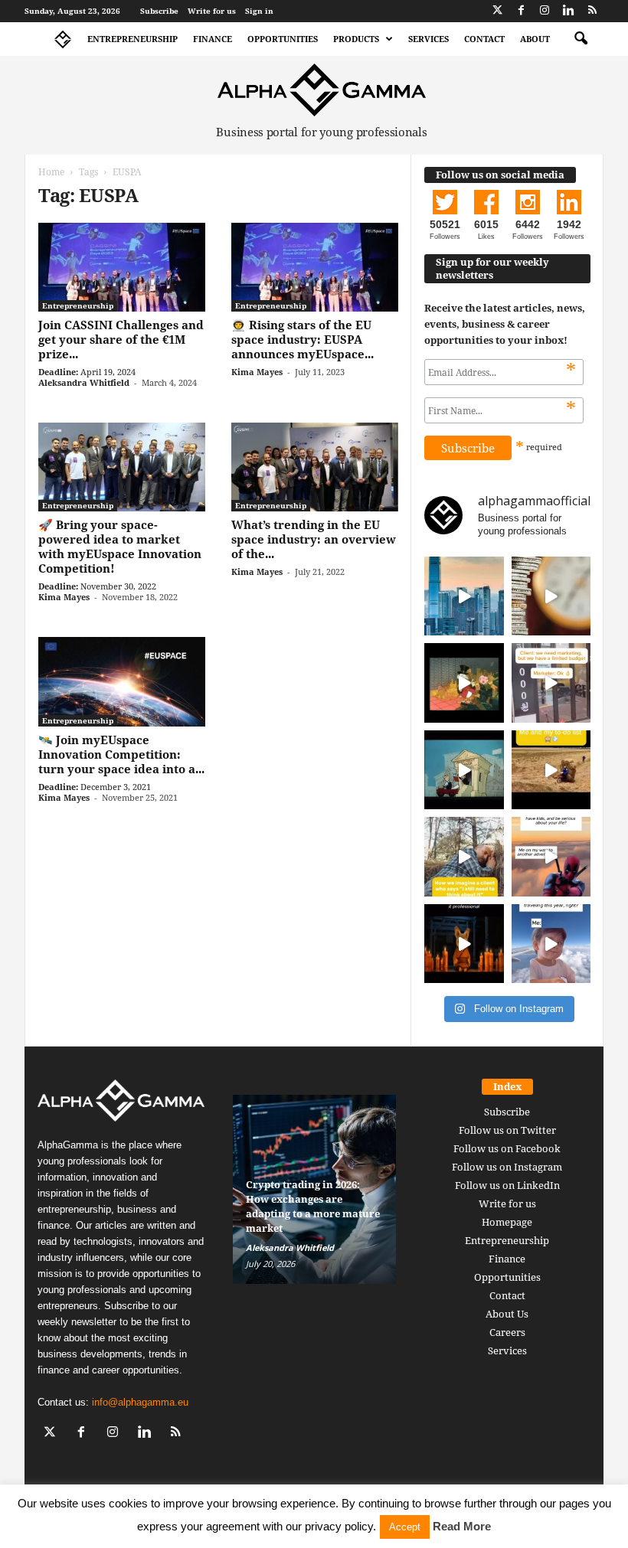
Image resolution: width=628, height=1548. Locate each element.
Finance (212, 38)
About (535, 38)
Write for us (212, 10)
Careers (507, 1332)
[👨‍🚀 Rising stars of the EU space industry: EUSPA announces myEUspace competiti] (314, 267)
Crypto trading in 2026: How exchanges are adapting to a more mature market (313, 1206)
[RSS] (592, 11)
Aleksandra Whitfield (83, 382)
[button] (580, 39)
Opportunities (282, 38)
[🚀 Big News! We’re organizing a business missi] (464, 596)
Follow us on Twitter (507, 1130)
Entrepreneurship (132, 38)
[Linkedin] (568, 11)
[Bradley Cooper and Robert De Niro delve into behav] (551, 596)
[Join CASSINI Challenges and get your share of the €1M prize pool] (121, 267)
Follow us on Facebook (507, 1148)
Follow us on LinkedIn (507, 1185)
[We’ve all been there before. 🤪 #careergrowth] (464, 856)
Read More (462, 1526)
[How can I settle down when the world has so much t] (551, 856)
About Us (507, 1314)
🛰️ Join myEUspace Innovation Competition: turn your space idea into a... (121, 754)
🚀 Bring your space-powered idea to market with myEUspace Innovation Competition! (119, 546)
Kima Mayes (257, 371)
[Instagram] (544, 11)
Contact (484, 38)
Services (428, 38)
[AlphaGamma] (321, 90)
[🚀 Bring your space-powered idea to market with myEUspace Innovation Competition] (121, 467)
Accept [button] (404, 1527)
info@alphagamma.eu (140, 1402)
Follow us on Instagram (507, 1167)
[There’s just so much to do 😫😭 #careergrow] (551, 770)
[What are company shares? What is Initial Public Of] (464, 770)
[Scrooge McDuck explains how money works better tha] (464, 683)
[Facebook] (521, 11)
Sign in (259, 10)
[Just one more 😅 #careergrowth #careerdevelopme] (551, 944)
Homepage (507, 1222)
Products (356, 38)
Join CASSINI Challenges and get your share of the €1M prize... (121, 339)
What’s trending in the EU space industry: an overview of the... (313, 539)
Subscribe (159, 10)
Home (51, 171)
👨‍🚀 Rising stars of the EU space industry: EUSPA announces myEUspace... (302, 339)
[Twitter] (497, 11)
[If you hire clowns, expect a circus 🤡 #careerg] (551, 683)
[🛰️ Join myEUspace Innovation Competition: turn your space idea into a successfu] (121, 681)
